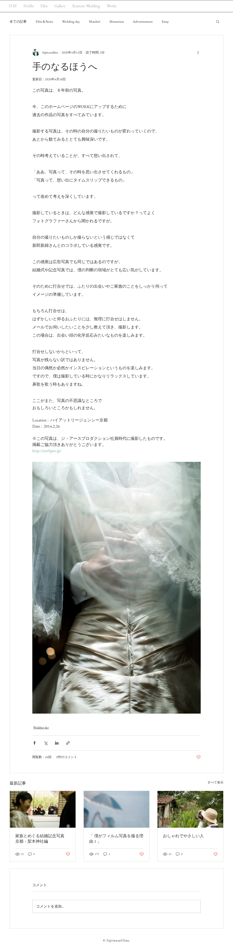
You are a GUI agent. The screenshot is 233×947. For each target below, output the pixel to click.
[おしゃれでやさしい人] (190, 809)
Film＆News (44, 21)
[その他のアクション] (198, 52)
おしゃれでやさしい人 (183, 835)
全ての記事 (18, 21)
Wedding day (71, 21)
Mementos (116, 21)
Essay (165, 21)
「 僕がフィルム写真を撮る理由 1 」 (116, 838)
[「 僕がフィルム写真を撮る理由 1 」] (116, 809)
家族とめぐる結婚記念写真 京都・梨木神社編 (41, 838)
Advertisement (143, 21)
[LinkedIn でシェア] (57, 743)
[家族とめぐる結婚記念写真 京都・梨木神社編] (43, 809)
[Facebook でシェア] (34, 743)
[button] (217, 21)
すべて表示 (215, 782)
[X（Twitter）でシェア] (45, 743)
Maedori (94, 21)
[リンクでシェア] (68, 743)
